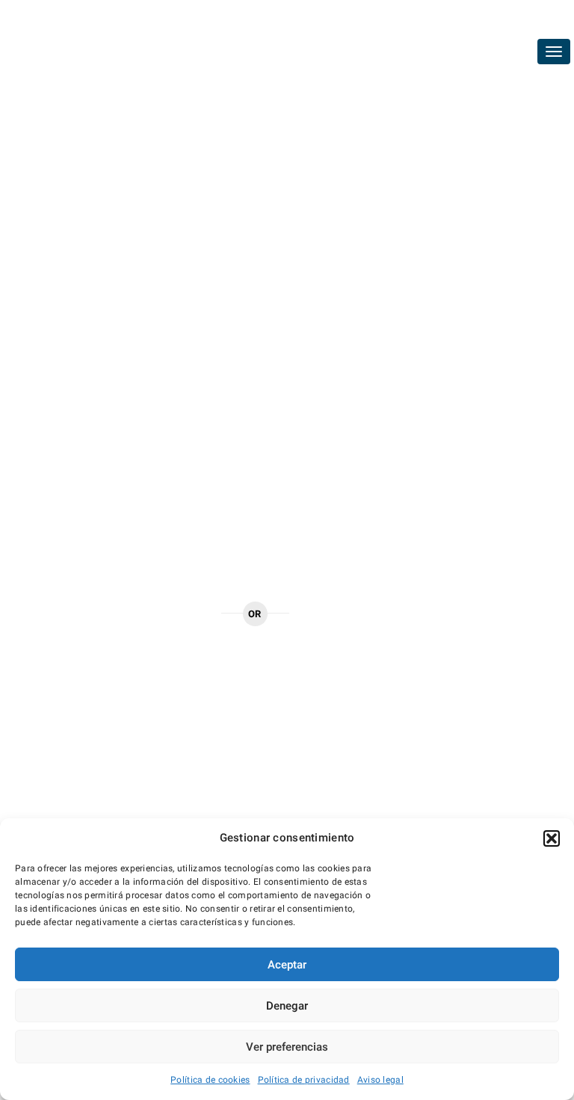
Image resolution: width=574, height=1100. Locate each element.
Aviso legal (380, 1080)
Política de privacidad (304, 1080)
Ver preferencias (287, 1047)
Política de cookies (210, 1080)
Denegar (287, 1006)
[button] (551, 838)
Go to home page (163, 612)
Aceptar (287, 964)
